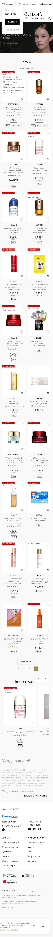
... (27, 668)
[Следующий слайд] (45, 679)
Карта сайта (35, 891)
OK (43, 926)
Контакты (32, 861)
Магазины (23, 4)
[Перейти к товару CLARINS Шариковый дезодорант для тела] (39, 160)
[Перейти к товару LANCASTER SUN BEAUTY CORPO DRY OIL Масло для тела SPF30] (39, 628)
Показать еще (26, 661)
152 (30, 668)
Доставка (6, 852)
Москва (9, 4)
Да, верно (12, 22)
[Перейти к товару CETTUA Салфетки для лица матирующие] (39, 510)
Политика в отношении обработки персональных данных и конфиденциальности (22, 896)
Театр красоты (34, 856)
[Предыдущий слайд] (38, 679)
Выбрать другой (12, 30)
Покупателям (36, 4)
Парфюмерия (31, 18)
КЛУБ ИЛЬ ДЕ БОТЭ (36, 843)
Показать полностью (35, 796)
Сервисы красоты (10, 847)
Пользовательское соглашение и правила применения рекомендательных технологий (20, 903)
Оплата (5, 856)
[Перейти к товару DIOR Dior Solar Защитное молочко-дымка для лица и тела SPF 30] (39, 571)
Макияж (44, 18)
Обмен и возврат (10, 861)
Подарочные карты (10, 843)
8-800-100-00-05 (11, 826)
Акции (30, 852)
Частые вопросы (9, 866)
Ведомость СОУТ (7, 907)
